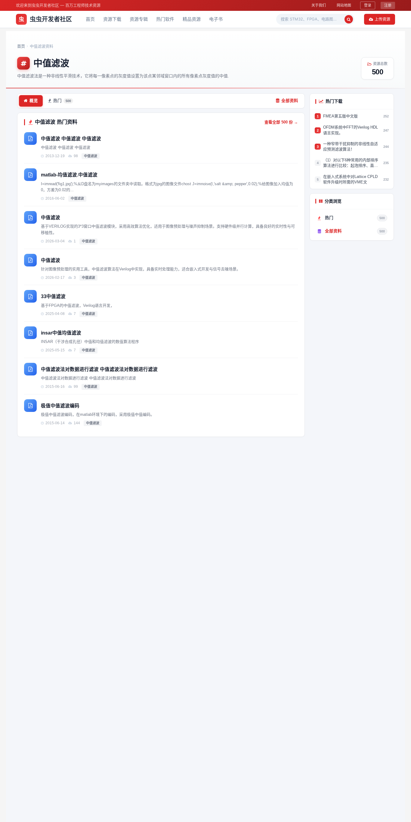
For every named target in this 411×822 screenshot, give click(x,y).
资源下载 (112, 19)
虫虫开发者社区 (45, 19)
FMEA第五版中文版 (340, 116)
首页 (90, 19)
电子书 (216, 19)
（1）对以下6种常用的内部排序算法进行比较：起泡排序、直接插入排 (350, 163)
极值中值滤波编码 (60, 405)
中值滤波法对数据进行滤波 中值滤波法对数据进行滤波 (99, 369)
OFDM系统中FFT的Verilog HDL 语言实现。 (350, 130)
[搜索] (349, 19)
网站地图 (344, 5)
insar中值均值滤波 (61, 332)
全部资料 (289, 100)
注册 (387, 5)
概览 (33, 100)
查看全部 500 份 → (281, 122)
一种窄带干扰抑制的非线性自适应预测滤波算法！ (350, 146)
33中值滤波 (53, 296)
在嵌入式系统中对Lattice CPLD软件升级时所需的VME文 (350, 179)
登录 (367, 5)
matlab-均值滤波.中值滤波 (69, 174)
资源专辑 (139, 19)
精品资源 (192, 19)
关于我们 (318, 5)
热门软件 (165, 19)
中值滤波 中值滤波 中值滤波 (71, 138)
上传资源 (382, 19)
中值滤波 (90, 156)
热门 (62, 100)
